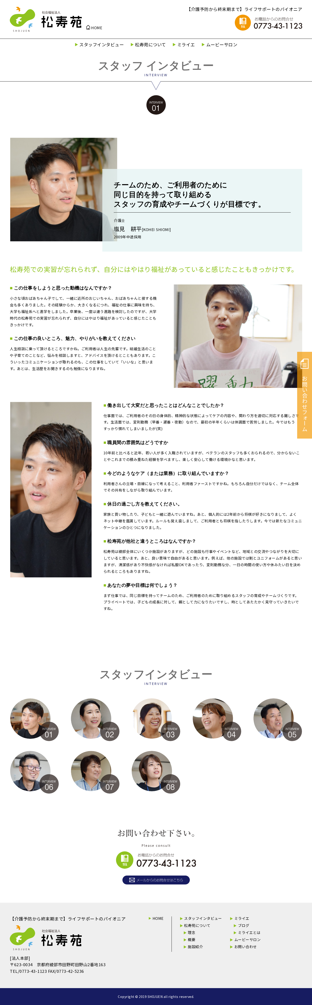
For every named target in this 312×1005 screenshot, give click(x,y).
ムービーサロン (222, 44)
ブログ (243, 925)
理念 (191, 932)
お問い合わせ (245, 946)
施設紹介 (195, 946)
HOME (96, 27)
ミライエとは (249, 932)
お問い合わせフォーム (305, 404)
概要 (191, 939)
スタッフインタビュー (101, 44)
